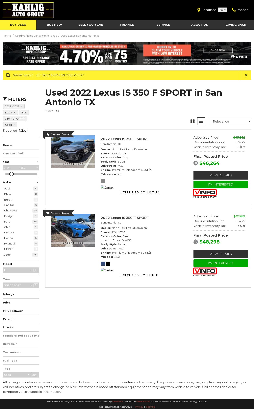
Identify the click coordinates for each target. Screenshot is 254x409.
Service (163, 25)
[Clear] (24, 130)
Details (241, 57)
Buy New (54, 25)
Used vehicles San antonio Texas (36, 35)
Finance (127, 25)
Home (7, 35)
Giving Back (235, 25)
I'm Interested (220, 184)
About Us (199, 25)
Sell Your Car (90, 25)
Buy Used (18, 25)
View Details (221, 175)
